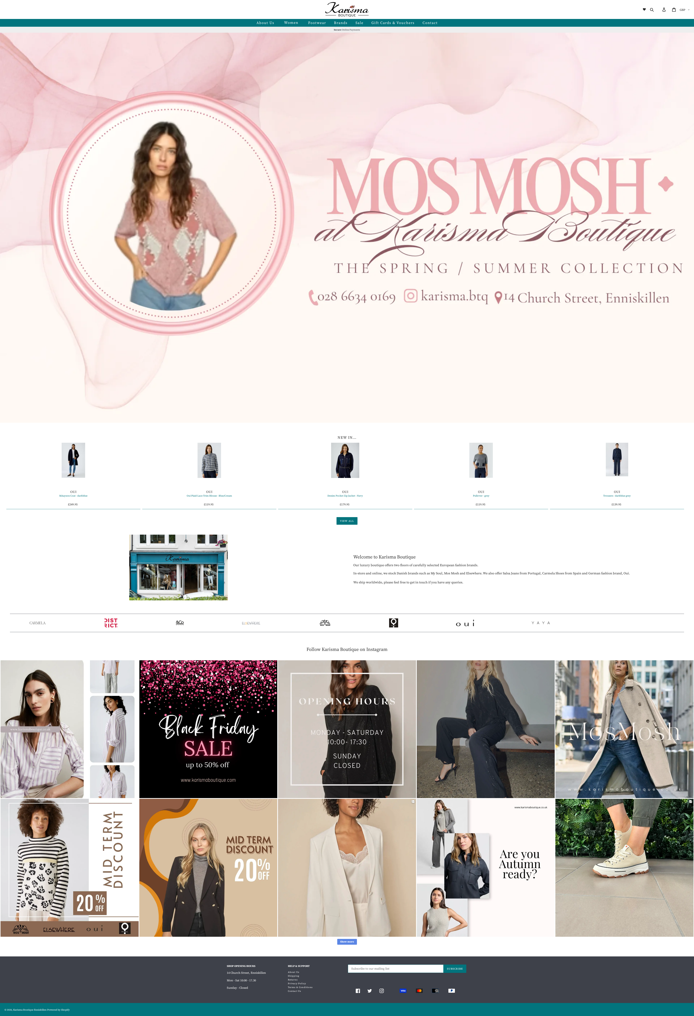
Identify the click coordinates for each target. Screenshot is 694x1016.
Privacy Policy (297, 983)
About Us (293, 972)
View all (347, 521)
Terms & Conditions (300, 987)
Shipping (293, 975)
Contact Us (294, 991)
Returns (293, 979)
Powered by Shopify (58, 1009)
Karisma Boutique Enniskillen (29, 1009)
